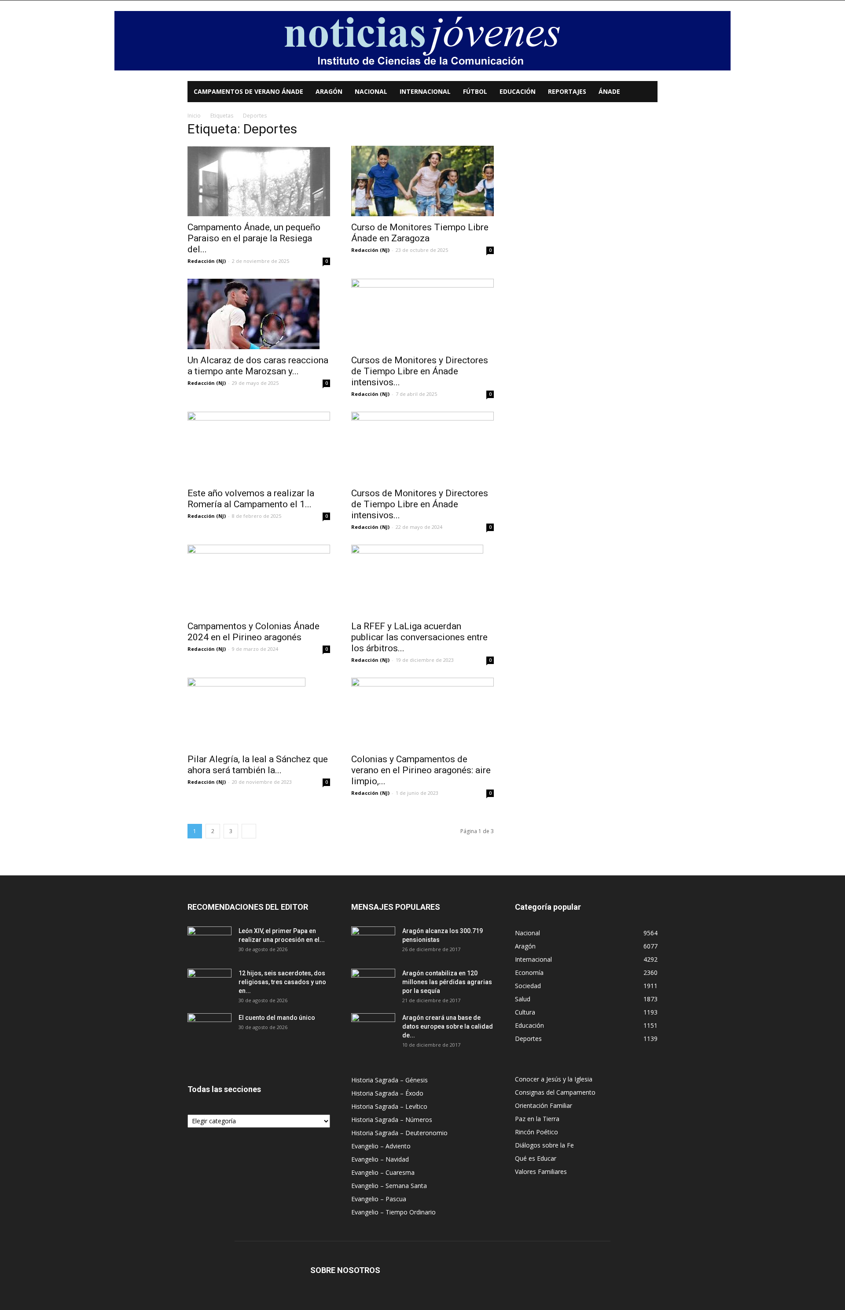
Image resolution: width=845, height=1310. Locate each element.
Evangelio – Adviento (381, 1146)
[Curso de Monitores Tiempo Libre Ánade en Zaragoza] (422, 181)
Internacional (425, 91)
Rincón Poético (536, 1132)
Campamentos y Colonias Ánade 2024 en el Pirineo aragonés (253, 631)
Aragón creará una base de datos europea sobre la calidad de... (447, 1026)
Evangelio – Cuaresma (383, 1172)
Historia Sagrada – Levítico (389, 1106)
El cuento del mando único (277, 1017)
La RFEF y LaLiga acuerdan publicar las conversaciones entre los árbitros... (419, 637)
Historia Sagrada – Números (391, 1119)
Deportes (528, 1038)
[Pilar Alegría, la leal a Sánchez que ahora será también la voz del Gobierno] (258, 713)
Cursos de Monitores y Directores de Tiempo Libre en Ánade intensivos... (419, 371)
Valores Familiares (541, 1171)
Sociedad (528, 986)
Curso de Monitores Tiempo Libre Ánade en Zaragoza (420, 233)
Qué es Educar (535, 1158)
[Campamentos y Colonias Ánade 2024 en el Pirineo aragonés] (258, 580)
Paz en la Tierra (537, 1118)
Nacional (371, 91)
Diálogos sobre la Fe (544, 1145)
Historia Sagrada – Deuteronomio (399, 1133)
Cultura (525, 1012)
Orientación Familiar (543, 1105)
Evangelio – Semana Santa (389, 1185)
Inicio (194, 115)
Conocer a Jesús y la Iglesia (553, 1079)
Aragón (329, 91)
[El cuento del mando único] (209, 1028)
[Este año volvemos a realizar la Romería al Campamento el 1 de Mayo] (258, 447)
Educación (518, 91)
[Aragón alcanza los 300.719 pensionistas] (373, 941)
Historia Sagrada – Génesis (389, 1080)
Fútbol (475, 91)
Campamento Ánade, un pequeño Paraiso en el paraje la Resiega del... (253, 238)
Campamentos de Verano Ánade (248, 91)
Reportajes (567, 91)
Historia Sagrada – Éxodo (387, 1093)
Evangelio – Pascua (378, 1199)
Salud (522, 999)
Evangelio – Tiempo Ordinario (393, 1212)
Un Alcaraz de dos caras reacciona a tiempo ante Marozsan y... (257, 365)
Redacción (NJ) (206, 261)
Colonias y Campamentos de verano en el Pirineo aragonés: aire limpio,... (421, 770)
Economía (529, 972)
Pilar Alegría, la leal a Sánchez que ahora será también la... (257, 764)
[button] (647, 92)
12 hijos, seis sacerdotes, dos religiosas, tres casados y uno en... (282, 982)
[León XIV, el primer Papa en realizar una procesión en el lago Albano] (209, 941)
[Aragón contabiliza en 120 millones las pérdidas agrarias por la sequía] (373, 984)
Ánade (609, 91)
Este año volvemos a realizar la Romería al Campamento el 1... (250, 498)
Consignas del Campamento (555, 1092)
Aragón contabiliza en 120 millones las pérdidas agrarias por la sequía (447, 982)
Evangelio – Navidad (380, 1159)
